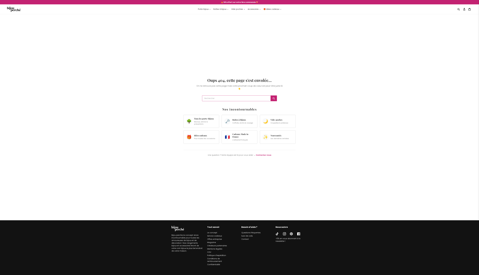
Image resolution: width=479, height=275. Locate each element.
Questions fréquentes (251, 232)
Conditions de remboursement (214, 260)
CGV (209, 252)
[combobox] (236, 98)
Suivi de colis (247, 236)
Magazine (211, 242)
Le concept (212, 232)
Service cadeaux (214, 236)
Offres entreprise (214, 239)
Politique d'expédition (216, 255)
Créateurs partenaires (217, 245)
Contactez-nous (263, 155)
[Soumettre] (274, 98)
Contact (245, 239)
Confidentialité (213, 264)
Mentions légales (214, 249)
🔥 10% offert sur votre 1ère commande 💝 (239, 2)
